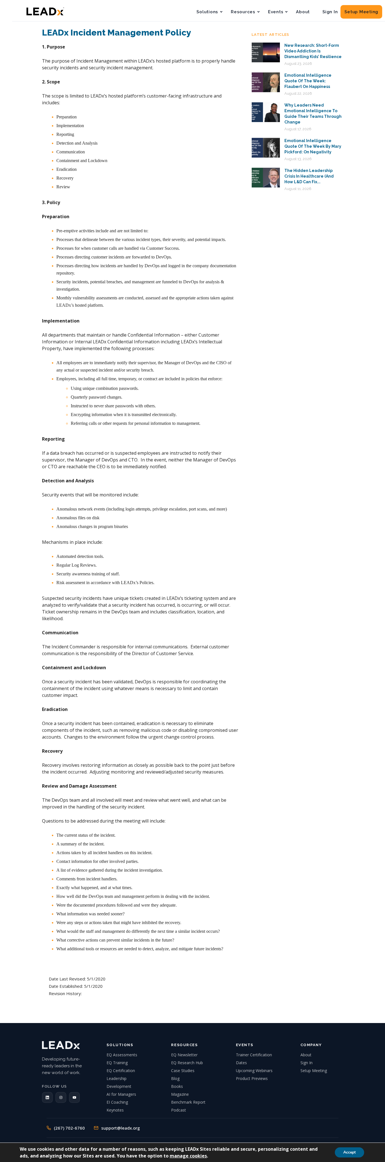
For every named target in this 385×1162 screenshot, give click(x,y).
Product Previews (252, 1078)
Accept (349, 1152)
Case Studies (182, 1070)
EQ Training (117, 1062)
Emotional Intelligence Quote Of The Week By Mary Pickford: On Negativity (312, 146)
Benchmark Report (188, 1102)
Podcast (178, 1110)
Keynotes (115, 1110)
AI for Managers (121, 1094)
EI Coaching (117, 1102)
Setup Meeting (361, 11)
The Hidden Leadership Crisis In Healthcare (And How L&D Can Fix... (309, 176)
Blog (175, 1078)
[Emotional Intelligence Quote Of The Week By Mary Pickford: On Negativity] (266, 148)
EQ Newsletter (184, 1054)
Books (177, 1086)
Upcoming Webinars (254, 1070)
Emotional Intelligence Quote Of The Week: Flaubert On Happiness (307, 81)
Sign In (330, 11)
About (303, 11)
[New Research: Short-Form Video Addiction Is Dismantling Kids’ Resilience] (266, 52)
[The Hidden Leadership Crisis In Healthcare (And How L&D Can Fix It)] (266, 177)
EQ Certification (121, 1070)
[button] (47, 1097)
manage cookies (188, 1156)
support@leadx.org (120, 1128)
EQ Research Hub (187, 1062)
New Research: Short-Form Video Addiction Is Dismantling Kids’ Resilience (313, 51)
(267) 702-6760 (69, 1128)
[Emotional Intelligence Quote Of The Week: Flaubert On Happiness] (266, 82)
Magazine (180, 1094)
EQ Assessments (122, 1054)
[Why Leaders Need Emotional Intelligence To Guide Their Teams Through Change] (266, 112)
